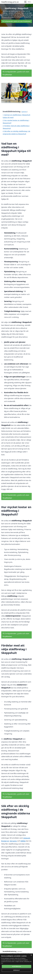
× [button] (31, 955)
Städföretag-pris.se (10, 2)
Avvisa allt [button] (16, 970)
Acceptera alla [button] (16, 966)
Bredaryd (5, 841)
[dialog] (16, 963)
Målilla (23, 841)
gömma (24, 112)
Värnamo (13, 841)
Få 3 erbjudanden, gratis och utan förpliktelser (16, 21)
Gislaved (26, 838)
